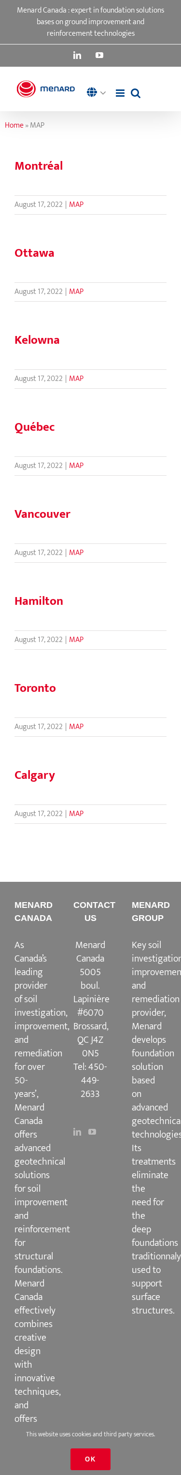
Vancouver (42, 514)
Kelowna (37, 340)
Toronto (35, 688)
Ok (90, 1459)
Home (14, 125)
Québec (34, 427)
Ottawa (34, 253)
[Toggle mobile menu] (121, 93)
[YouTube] (92, 1132)
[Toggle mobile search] (135, 93)
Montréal (38, 166)
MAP (76, 204)
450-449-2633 (94, 1080)
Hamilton (38, 601)
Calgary (34, 775)
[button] (99, 93)
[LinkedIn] (77, 1132)
